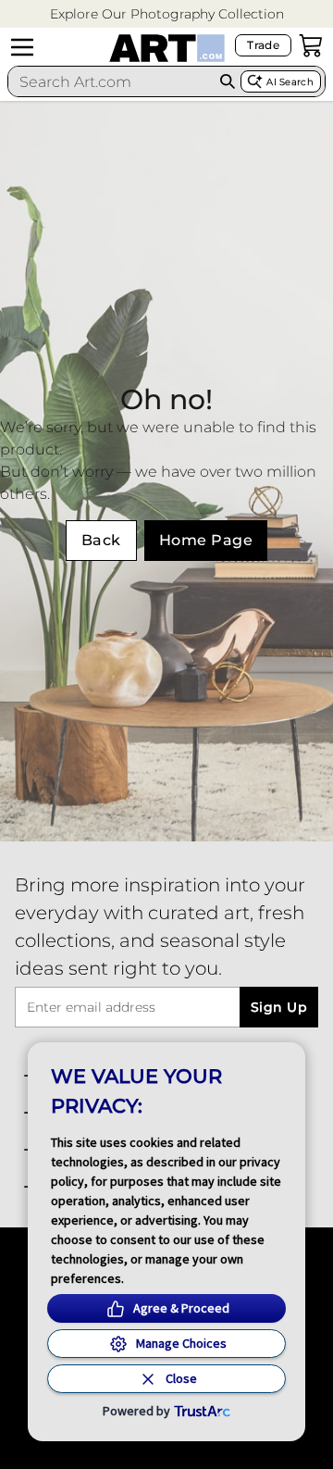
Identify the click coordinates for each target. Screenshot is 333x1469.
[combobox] (111, 81)
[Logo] (167, 48)
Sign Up (279, 1007)
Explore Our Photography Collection (167, 14)
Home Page (206, 540)
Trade (263, 45)
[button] (167, 14)
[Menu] (22, 47)
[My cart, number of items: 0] (311, 45)
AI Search (290, 82)
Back (101, 540)
